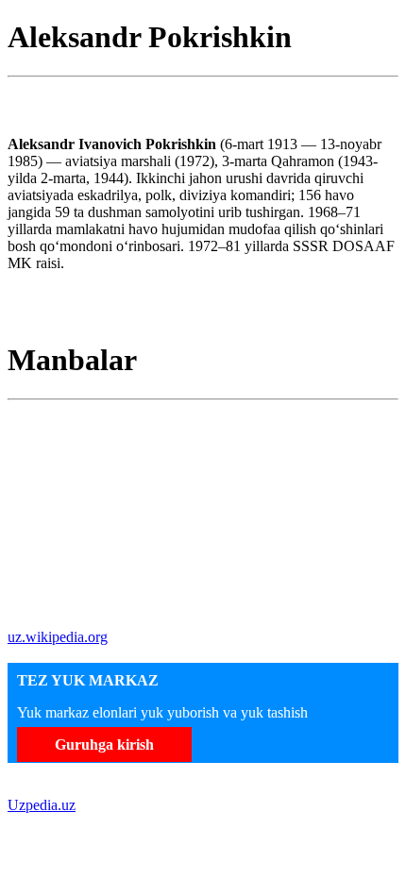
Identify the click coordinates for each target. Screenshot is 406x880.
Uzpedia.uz (42, 805)
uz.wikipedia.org (58, 637)
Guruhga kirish (104, 744)
